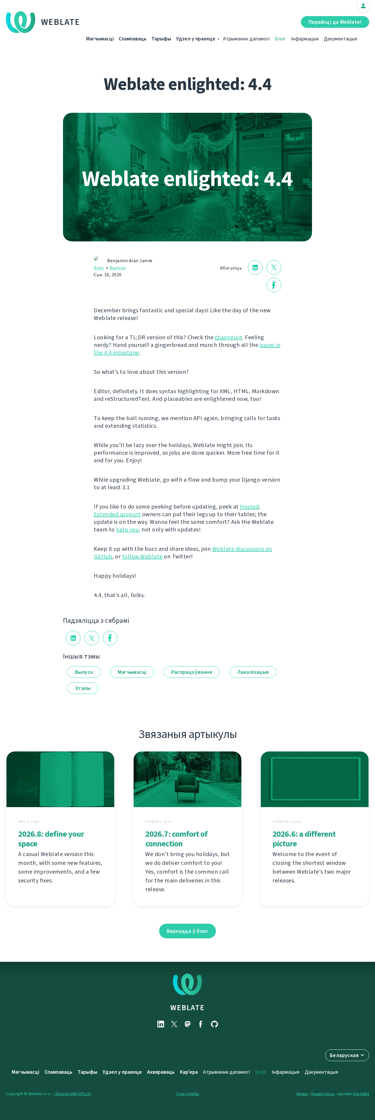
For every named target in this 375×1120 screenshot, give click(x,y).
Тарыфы (161, 38)
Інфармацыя (305, 38)
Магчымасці (100, 38)
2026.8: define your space (51, 839)
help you (127, 529)
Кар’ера (189, 1071)
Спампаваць (132, 38)
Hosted (249, 507)
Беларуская (344, 1055)
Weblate (60, 22)
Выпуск (118, 268)
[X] (174, 1024)
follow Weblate (142, 556)
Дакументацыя (340, 38)
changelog (229, 337)
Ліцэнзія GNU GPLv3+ (72, 1094)
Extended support (117, 514)
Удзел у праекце (195, 38)
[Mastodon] (187, 1024)
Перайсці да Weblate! (335, 21)
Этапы (83, 688)
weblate (187, 1007)
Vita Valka (361, 1094)
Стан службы (187, 1094)
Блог (280, 38)
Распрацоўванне (191, 672)
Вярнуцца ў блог (187, 931)
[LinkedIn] (160, 1024)
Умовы (302, 1094)
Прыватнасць (323, 1094)
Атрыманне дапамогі (246, 38)
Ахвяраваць (161, 1071)
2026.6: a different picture (303, 839)
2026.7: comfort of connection (176, 839)
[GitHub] (214, 1024)
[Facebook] (201, 1024)
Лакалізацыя (253, 672)
